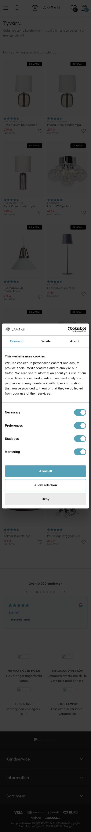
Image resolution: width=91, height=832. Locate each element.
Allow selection (45, 485)
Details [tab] (45, 341)
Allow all (45, 471)
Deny (45, 499)
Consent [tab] (16, 341)
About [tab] (74, 341)
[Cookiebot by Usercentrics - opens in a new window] (67, 329)
